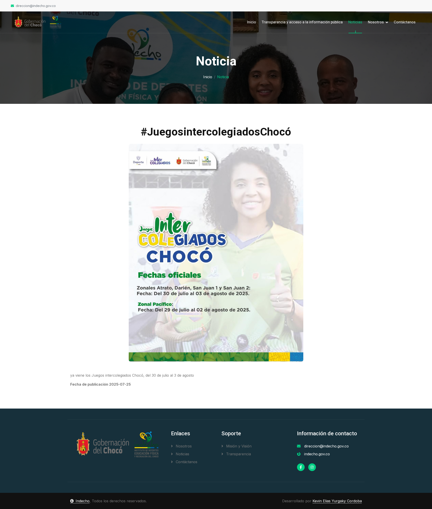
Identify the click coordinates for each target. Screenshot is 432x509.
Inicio (251, 22)
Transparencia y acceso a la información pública (302, 22)
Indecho (83, 501)
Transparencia (238, 454)
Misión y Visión (238, 446)
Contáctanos (405, 22)
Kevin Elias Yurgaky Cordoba (337, 501)
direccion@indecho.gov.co (36, 6)
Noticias (355, 22)
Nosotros (183, 446)
